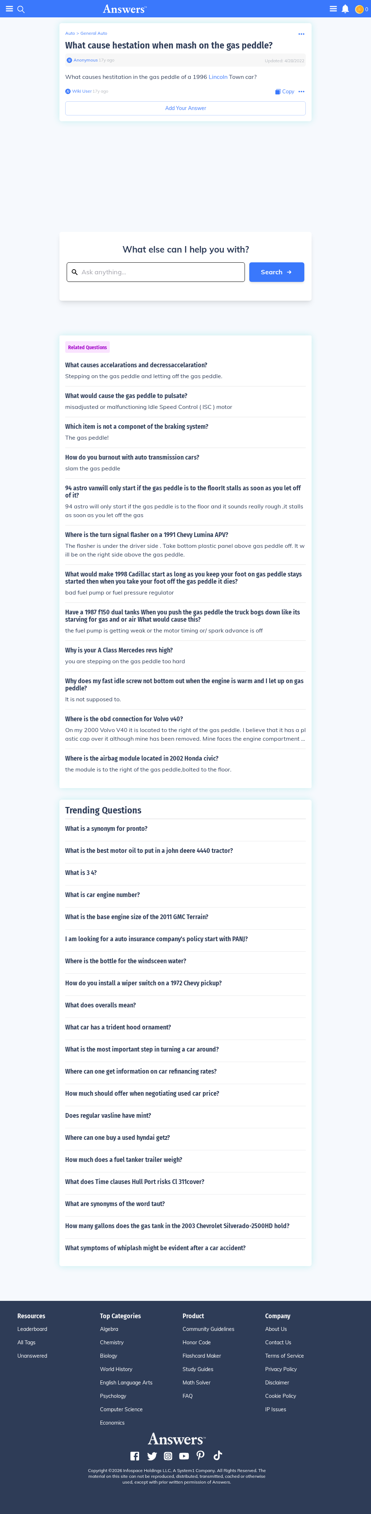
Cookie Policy (280, 1396)
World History (116, 1369)
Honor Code (197, 1342)
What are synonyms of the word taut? (115, 1204)
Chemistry (112, 1342)
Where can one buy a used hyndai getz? (117, 1138)
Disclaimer (277, 1382)
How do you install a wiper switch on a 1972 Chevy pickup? (143, 983)
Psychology (113, 1396)
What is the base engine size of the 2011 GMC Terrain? (136, 917)
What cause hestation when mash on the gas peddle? (168, 45)
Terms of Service (284, 1356)
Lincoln (218, 76)
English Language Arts (126, 1382)
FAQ (188, 1396)
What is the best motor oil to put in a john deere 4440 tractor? (149, 851)
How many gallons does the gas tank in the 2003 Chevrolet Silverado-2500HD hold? (177, 1226)
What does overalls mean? (100, 1005)
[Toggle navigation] (9, 9)
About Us (276, 1329)
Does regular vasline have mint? (108, 1116)
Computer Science (121, 1409)
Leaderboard (32, 1329)
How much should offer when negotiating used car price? (142, 1094)
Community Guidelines (208, 1329)
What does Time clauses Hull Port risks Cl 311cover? (134, 1182)
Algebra (109, 1329)
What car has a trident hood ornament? (118, 1027)
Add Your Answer (185, 108)
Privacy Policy (281, 1369)
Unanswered (32, 1356)
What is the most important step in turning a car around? (142, 1049)
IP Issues (275, 1409)
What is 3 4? (81, 873)
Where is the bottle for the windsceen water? (125, 961)
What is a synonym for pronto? (106, 829)
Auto (70, 33)
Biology (108, 1356)
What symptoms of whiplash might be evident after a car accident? (155, 1248)
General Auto (93, 33)
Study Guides (198, 1369)
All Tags (26, 1342)
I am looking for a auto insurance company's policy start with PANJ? (156, 939)
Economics (112, 1423)
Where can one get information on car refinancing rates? (141, 1071)
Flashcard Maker (202, 1356)
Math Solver (196, 1382)
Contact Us (278, 1342)
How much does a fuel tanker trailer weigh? (123, 1160)
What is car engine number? (102, 895)
